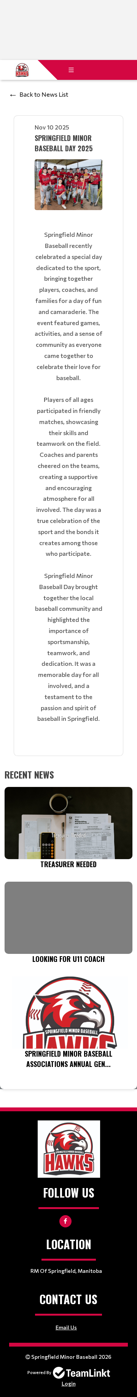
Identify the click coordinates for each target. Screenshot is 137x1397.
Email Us (66, 1327)
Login (69, 1383)
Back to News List (43, 94)
